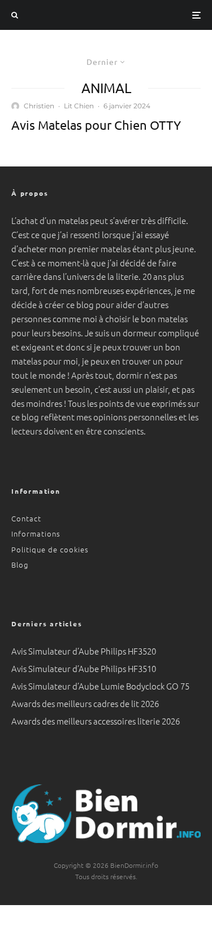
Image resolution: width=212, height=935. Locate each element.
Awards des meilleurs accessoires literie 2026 (95, 721)
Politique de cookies (50, 549)
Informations (35, 533)
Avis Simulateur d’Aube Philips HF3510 (83, 668)
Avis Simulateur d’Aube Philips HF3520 (83, 651)
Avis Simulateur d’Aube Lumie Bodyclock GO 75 (100, 686)
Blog (19, 564)
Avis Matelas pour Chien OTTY (96, 124)
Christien (39, 106)
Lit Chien (79, 106)
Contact (26, 518)
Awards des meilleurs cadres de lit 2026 (85, 703)
